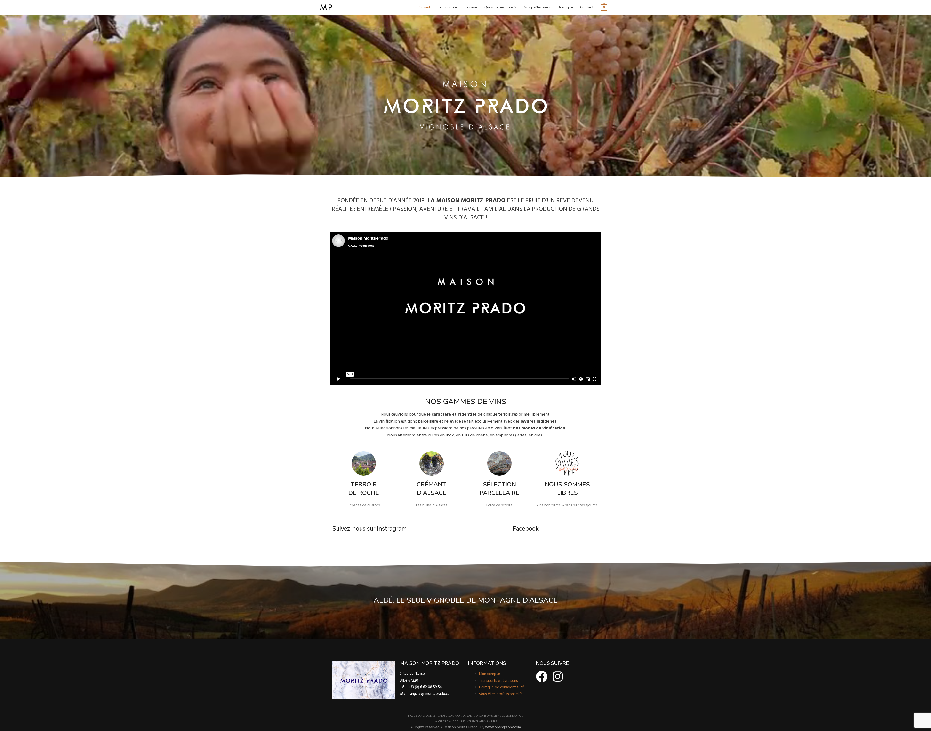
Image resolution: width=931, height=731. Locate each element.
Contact (587, 7)
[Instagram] (557, 676)
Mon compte (489, 673)
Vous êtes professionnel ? (500, 693)
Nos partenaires (537, 7)
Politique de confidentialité (501, 687)
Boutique (565, 7)
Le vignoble (447, 7)
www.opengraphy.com (503, 727)
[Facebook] (541, 676)
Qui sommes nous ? (500, 7)
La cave (470, 7)
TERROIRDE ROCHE (363, 488)
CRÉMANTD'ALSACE (431, 488)
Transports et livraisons (498, 680)
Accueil (424, 7)
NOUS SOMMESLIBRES (567, 488)
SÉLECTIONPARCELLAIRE (499, 488)
